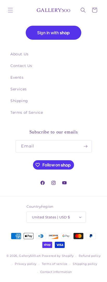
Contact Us (21, 65)
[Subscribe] (85, 146)
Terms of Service (26, 112)
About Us (19, 54)
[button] (10, 10)
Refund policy (90, 256)
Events (17, 77)
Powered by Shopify (58, 256)
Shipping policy (85, 264)
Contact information (56, 272)
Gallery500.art (30, 256)
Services (18, 89)
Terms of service (55, 264)
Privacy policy (26, 264)
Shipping (19, 100)
